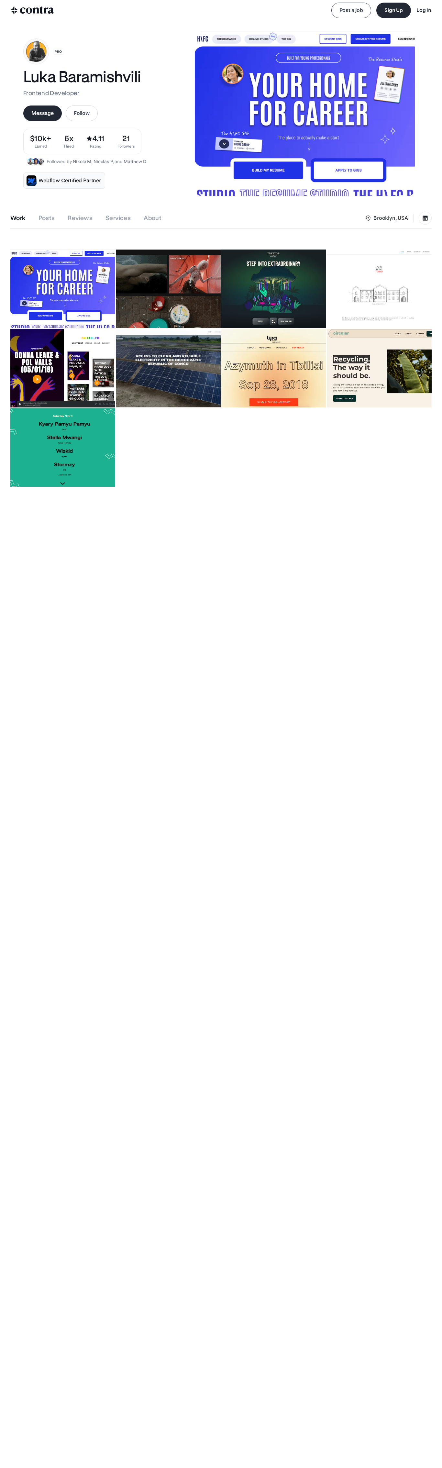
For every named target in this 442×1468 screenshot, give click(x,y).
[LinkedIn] (425, 218)
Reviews (80, 218)
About (152, 218)
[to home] (32, 10)
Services (118, 218)
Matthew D (135, 161)
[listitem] (126, 141)
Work (18, 218)
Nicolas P (103, 161)
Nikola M (82, 161)
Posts (47, 218)
